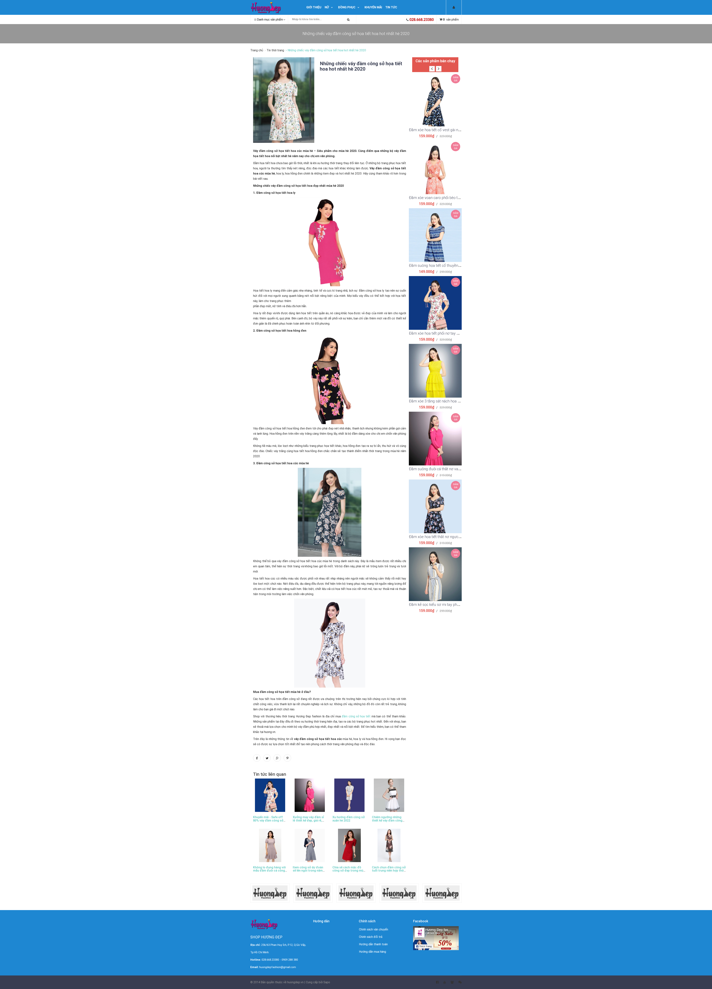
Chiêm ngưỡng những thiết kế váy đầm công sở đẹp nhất (387, 820)
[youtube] (442, 982)
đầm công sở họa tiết (356, 716)
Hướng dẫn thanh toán (373, 944)
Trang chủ (257, 50)
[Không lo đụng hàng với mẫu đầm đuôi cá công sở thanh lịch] (270, 845)
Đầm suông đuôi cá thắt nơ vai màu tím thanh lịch (449, 469)
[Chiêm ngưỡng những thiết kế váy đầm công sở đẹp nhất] (389, 795)
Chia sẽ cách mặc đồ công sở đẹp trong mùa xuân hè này (348, 871)
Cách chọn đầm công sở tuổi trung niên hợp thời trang (389, 871)
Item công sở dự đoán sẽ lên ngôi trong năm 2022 (308, 871)
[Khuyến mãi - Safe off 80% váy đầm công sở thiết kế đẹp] (270, 795)
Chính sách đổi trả (370, 937)
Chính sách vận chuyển (373, 929)
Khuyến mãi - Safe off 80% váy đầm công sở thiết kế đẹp (268, 820)
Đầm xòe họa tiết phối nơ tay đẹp (436, 333)
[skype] (458, 982)
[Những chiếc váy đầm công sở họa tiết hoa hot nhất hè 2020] (283, 100)
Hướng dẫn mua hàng (372, 951)
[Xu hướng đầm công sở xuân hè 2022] (349, 795)
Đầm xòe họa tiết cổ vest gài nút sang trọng (444, 130)
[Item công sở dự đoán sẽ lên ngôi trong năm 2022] (310, 845)
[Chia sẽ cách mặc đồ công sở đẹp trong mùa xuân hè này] (349, 845)
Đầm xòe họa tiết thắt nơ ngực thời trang (442, 537)
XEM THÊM (435, 95)
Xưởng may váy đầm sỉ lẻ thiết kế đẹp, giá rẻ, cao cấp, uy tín (308, 820)
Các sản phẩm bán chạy (435, 61)
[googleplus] (450, 982)
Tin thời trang (275, 50)
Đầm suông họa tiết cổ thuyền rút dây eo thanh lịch (450, 265)
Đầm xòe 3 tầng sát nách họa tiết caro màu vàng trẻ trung (456, 401)
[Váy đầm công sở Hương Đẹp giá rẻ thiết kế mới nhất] (274, 7)
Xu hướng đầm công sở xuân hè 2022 (348, 818)
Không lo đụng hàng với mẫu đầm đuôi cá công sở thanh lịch (269, 871)
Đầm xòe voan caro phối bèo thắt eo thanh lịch (446, 197)
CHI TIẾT (435, 104)
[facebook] (435, 982)
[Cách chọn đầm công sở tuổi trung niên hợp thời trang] (389, 845)
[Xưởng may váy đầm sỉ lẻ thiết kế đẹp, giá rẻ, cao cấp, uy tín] (310, 795)
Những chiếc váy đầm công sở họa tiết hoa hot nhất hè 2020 (361, 66)
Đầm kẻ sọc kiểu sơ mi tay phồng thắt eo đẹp (446, 604)
